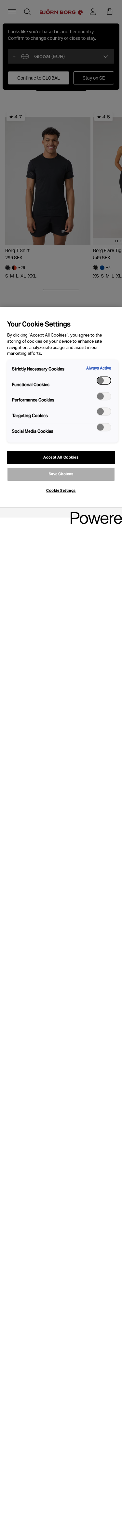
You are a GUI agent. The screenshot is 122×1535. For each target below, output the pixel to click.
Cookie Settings (61, 490)
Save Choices (61, 474)
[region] (61, 921)
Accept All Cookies (60, 457)
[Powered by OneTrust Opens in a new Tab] (94, 513)
